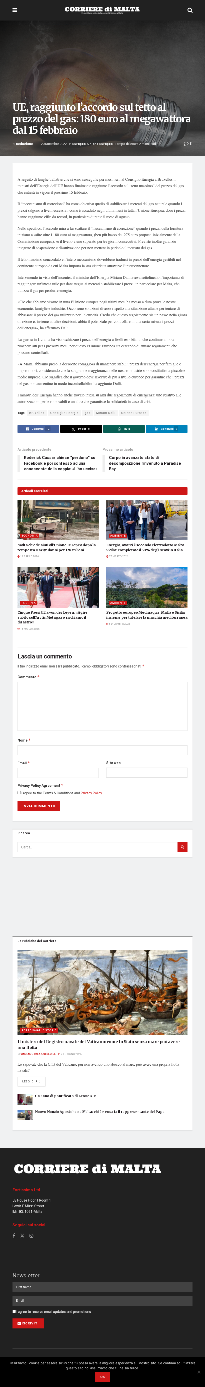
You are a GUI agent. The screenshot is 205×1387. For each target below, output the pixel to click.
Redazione (24, 143)
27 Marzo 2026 (118, 556)
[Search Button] (190, 10)
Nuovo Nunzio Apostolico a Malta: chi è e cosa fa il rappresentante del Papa (99, 1112)
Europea (79, 143)
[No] (198, 1371)
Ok (102, 1376)
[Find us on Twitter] (22, 1236)
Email (24, 763)
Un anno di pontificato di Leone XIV (65, 1096)
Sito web (113, 763)
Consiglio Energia (64, 413)
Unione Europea (100, 143)
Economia (30, 536)
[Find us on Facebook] (13, 1236)
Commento (29, 677)
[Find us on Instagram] (31, 1236)
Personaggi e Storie (39, 1030)
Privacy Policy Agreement (41, 785)
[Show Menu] (14, 10)
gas (87, 413)
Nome (24, 740)
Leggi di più (34, 1081)
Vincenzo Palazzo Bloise (38, 1054)
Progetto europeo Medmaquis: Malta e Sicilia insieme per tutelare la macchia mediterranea (147, 615)
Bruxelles (36, 413)
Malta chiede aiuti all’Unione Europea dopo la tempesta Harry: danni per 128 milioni (57, 547)
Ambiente (118, 536)
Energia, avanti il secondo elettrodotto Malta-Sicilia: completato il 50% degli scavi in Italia (146, 547)
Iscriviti (30, 1323)
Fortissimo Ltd (26, 1190)
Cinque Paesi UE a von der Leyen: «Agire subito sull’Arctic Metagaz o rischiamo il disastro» (53, 617)
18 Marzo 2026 (30, 629)
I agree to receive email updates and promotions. (54, 1311)
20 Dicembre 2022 (54, 143)
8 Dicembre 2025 (119, 624)
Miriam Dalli (106, 413)
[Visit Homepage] (102, 10)
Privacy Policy (91, 793)
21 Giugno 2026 (71, 1054)
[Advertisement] (102, 896)
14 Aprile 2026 (29, 556)
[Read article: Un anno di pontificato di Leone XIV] (25, 1099)
